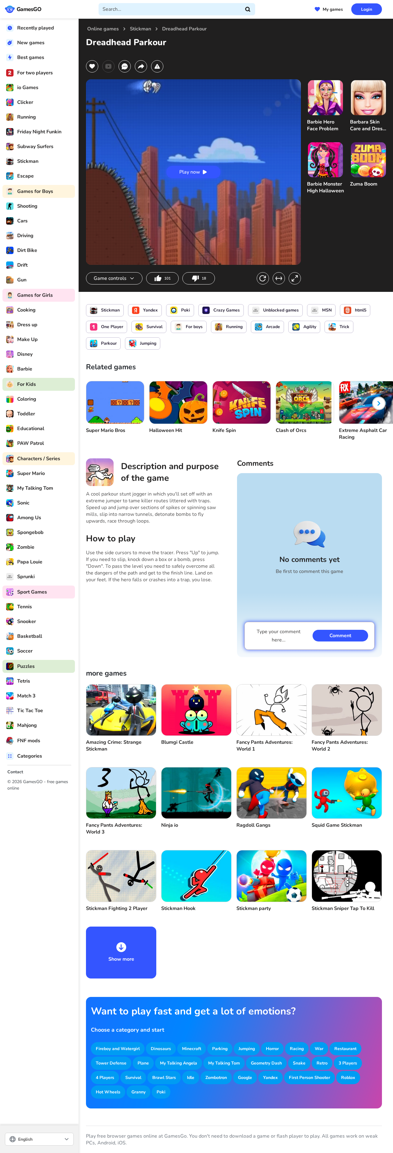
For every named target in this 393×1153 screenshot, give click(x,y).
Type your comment (279, 635)
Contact (15, 772)
